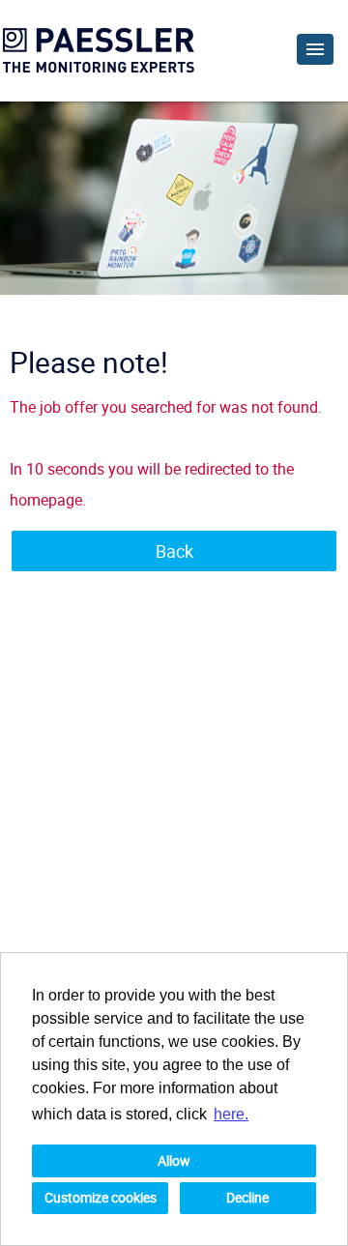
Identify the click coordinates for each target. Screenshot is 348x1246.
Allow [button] (174, 1160)
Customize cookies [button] (100, 1197)
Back (174, 551)
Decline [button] (247, 1197)
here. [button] (231, 1114)
